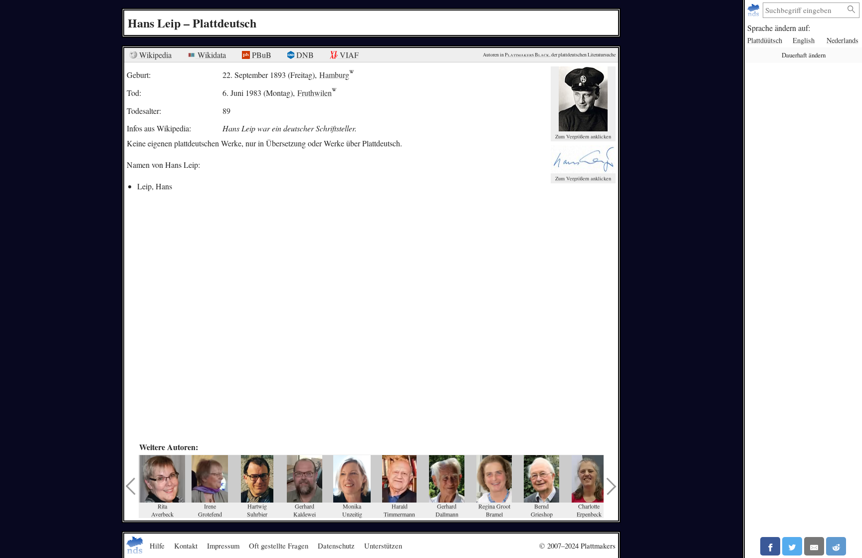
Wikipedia (154, 54)
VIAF (348, 54)
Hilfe (157, 546)
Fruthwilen (314, 92)
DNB (304, 54)
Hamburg (334, 74)
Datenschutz (336, 546)
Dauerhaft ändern (804, 54)
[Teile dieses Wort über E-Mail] (814, 546)
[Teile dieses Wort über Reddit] (836, 546)
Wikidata (211, 54)
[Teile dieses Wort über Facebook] (770, 546)
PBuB (260, 54)
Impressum (223, 546)
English (804, 40)
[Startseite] (754, 10)
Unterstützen (383, 546)
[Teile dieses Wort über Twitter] (792, 546)
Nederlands (843, 40)
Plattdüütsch (764, 40)
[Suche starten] (852, 9)
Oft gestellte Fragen (278, 546)
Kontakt (186, 546)
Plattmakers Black (527, 54)
